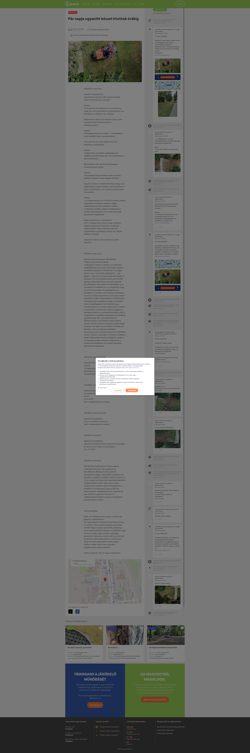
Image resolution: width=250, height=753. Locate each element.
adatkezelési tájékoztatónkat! (130, 367)
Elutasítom (118, 390)
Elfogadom (132, 390)
